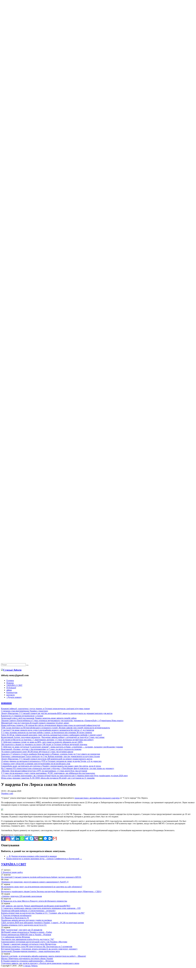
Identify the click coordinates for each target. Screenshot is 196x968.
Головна (10, 680)
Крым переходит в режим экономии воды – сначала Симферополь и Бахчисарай (44, 858)
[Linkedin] (17, 838)
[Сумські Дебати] (11, 670)
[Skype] (31, 838)
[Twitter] (12, 838)
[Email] (40, 838)
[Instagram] (8, 838)
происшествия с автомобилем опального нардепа (97, 798)
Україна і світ (7, 793)
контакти (10, 695)
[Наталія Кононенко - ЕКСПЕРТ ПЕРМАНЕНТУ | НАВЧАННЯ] (98, 82)
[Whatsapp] (22, 838)
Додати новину (14, 697)
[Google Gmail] (54, 838)
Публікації (11, 688)
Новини (10, 683)
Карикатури (11, 692)
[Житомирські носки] (98, 61)
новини (6, 703)
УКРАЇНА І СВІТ (14, 685)
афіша (9, 690)
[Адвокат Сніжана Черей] (98, 41)
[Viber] (36, 838)
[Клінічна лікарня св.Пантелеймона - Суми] (98, 20)
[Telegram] (26, 838)
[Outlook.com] (50, 838)
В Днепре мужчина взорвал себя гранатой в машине (31, 856)
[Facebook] (3, 838)
